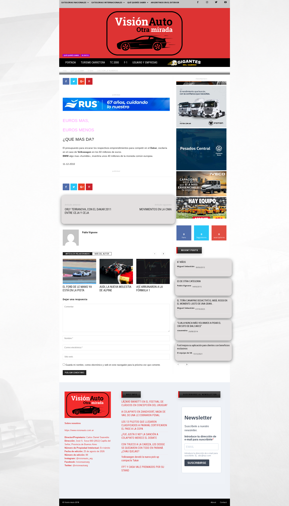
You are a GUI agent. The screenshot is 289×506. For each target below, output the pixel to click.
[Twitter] (214, 4)
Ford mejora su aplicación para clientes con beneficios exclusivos (203, 347)
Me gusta (184, 226)
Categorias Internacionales (106, 2)
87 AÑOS (181, 262)
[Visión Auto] (144, 33)
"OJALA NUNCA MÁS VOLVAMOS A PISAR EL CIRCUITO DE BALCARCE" (199, 324)
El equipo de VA (184, 353)
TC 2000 (114, 62)
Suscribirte (219, 226)
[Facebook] (196, 4)
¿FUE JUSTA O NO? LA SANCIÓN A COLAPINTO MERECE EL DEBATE (139, 436)
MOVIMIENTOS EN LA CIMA (155, 209)
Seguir (201, 226)
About (213, 502)
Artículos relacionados (77, 253)
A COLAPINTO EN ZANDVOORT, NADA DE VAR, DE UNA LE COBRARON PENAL (143, 413)
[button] (225, 63)
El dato (85, 55)
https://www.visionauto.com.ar (79, 430)
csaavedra (182, 330)
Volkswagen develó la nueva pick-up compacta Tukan (140, 458)
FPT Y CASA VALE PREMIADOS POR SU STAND (142, 468)
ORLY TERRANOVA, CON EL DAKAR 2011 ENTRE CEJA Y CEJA (88, 211)
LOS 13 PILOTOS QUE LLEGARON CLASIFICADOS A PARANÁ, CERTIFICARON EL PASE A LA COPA (144, 425)
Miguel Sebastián (186, 266)
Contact (223, 502)
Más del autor (102, 253)
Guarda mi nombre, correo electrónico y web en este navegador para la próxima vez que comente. (113, 365)
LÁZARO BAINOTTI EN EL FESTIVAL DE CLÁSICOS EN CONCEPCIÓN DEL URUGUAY (144, 403)
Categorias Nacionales (73, 2)
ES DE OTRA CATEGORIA (189, 281)
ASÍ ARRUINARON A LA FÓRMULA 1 (149, 288)
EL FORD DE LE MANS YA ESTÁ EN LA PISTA (77, 288)
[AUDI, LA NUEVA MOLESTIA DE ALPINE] (116, 271)
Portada (70, 62)
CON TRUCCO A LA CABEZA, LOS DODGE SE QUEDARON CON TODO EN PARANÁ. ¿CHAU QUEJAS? (143, 448)
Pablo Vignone (73, 70)
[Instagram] (205, 4)
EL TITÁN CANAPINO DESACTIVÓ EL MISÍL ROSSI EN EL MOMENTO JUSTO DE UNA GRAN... (202, 302)
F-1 (125, 62)
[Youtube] (223, 4)
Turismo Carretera (93, 62)
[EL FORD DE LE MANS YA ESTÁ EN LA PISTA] (79, 271)
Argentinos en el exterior (165, 2)
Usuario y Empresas (144, 62)
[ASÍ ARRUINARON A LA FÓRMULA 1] (153, 271)
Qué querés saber (136, 2)
